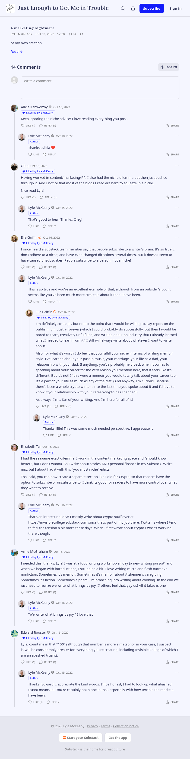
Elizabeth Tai (31, 446)
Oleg (24, 165)
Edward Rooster (33, 632)
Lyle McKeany (22, 34)
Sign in (176, 8)
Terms (105, 726)
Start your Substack (83, 737)
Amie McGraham (34, 551)
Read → (17, 51)
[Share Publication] (133, 8)
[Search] (122, 8)
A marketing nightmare (32, 28)
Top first (171, 67)
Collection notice (126, 726)
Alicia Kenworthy (34, 107)
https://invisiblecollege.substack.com (57, 522)
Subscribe (151, 8)
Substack (72, 749)
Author (34, 141)
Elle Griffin (29, 237)
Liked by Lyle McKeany (40, 112)
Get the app (117, 737)
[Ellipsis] (177, 107)
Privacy (92, 726)
